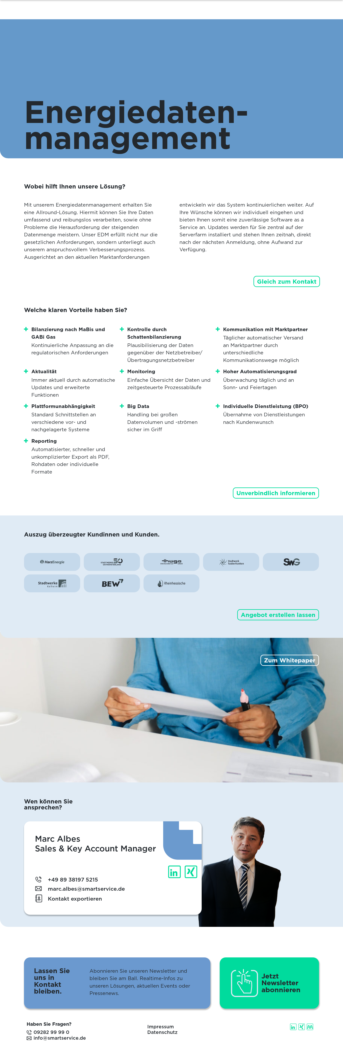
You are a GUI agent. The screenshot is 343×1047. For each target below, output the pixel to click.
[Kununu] (310, 1027)
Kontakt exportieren (75, 898)
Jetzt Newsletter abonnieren (281, 983)
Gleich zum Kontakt (286, 281)
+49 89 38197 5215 (73, 879)
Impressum (160, 1027)
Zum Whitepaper (289, 660)
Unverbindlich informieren (275, 493)
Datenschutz (162, 1032)
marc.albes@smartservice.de (86, 889)
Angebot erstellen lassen (278, 614)
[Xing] (302, 1027)
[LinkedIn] (293, 1027)
